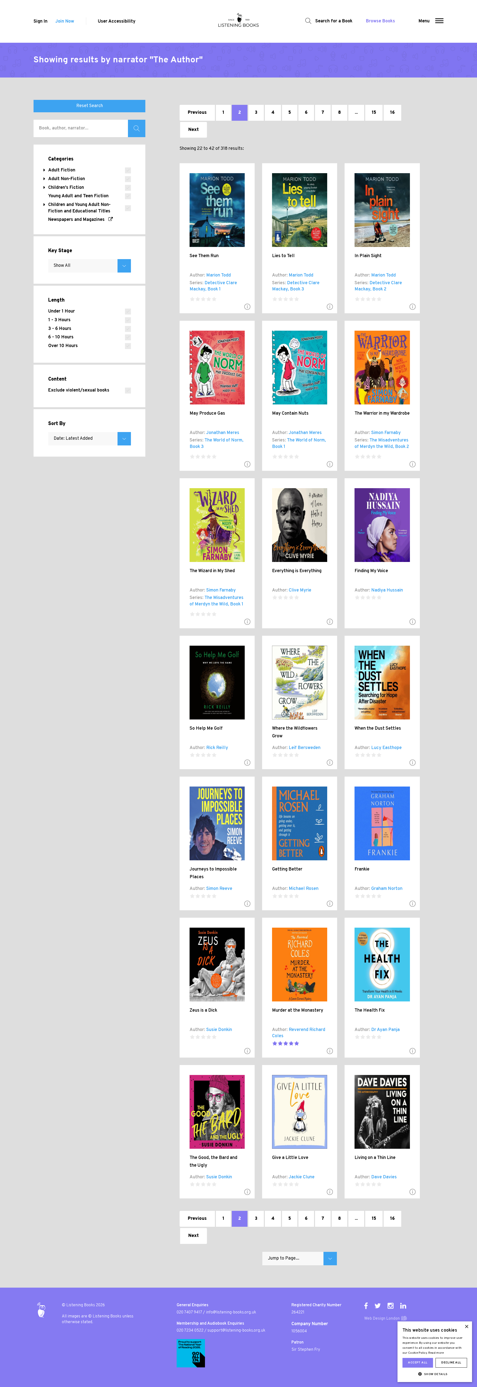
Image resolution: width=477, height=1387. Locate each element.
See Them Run (204, 256)
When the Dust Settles (378, 728)
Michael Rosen (303, 889)
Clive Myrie (300, 590)
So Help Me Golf (206, 728)
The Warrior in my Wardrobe (382, 413)
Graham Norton (386, 889)
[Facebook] (366, 1306)
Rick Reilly (217, 748)
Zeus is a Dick (203, 1010)
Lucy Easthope (386, 748)
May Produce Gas (207, 413)
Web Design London (382, 1318)
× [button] (466, 1327)
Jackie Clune (302, 1177)
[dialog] (435, 1351)
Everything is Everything (296, 571)
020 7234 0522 (190, 1330)
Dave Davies (384, 1177)
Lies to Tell (283, 256)
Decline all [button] (451, 1363)
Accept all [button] (417, 1363)
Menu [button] (424, 21)
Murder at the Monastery (297, 1010)
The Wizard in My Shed (212, 571)
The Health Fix (370, 1010)
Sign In (40, 21)
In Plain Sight (368, 256)
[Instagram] (391, 1306)
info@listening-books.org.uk (231, 1312)
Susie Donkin (219, 1030)
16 (392, 113)
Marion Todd (218, 275)
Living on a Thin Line (375, 1158)
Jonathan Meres (222, 433)
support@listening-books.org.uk (236, 1330)
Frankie (362, 869)
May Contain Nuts (290, 413)
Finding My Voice (371, 571)
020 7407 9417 (189, 1312)
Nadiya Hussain (387, 590)
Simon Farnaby (386, 433)
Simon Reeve (219, 889)
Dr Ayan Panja (385, 1030)
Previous (197, 113)
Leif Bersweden (304, 748)
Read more (436, 1353)
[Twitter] (377, 1305)
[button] (439, 21)
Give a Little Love (290, 1158)
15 (374, 113)
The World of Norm (223, 440)
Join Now (64, 21)
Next (193, 130)
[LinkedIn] (403, 1306)
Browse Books (380, 21)
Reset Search (89, 106)
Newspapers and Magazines (78, 220)
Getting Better (287, 869)
